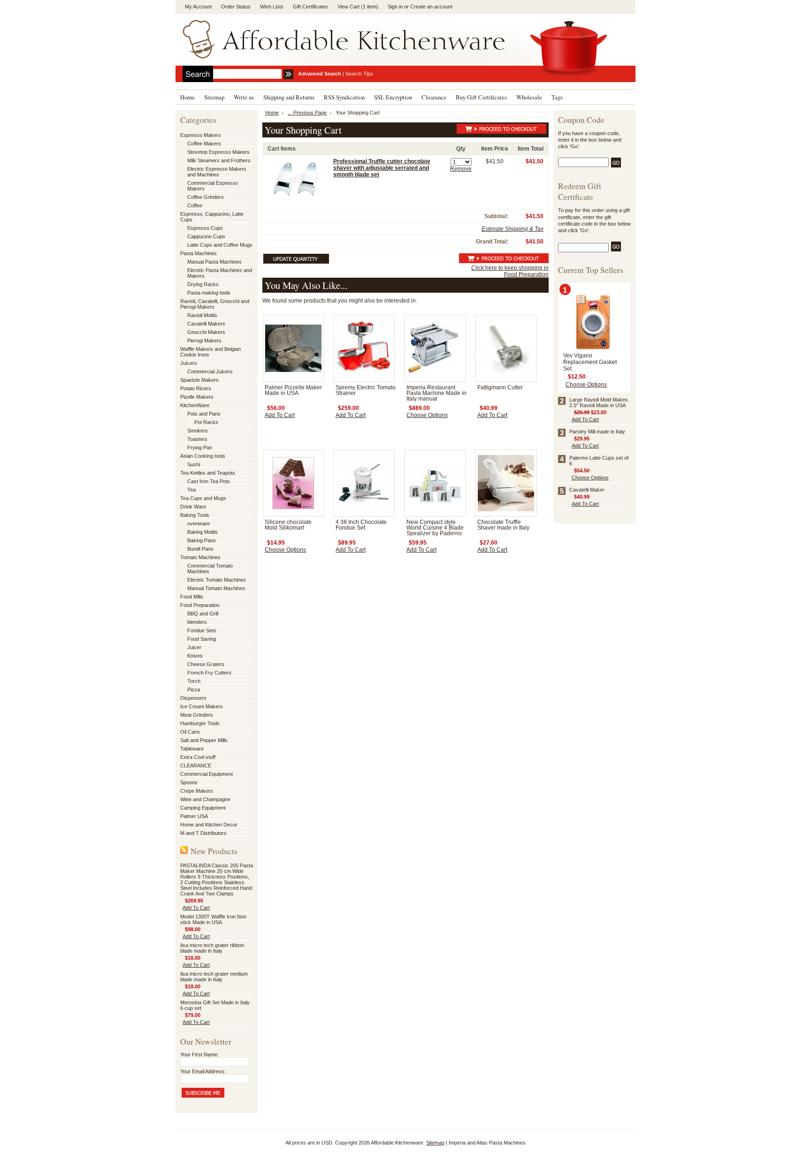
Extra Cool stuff (197, 757)
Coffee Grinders (205, 197)
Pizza (193, 689)
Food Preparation (200, 605)
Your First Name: (199, 1054)
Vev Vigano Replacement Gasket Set (590, 362)
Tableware (192, 748)
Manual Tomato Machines (216, 588)
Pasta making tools (208, 293)
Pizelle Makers (197, 397)
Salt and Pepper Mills (204, 740)
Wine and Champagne (205, 799)
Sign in (395, 6)
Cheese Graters (205, 664)
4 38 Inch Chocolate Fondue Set (361, 525)
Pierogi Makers (204, 340)
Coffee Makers (204, 143)
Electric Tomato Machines (216, 580)
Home (272, 112)
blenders (197, 622)
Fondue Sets (201, 630)
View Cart (357, 6)
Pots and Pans (204, 414)
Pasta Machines (198, 253)
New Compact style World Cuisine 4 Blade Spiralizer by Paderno (435, 527)
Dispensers (193, 698)
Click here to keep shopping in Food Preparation (510, 271)
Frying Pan (199, 447)
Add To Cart (196, 907)
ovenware (198, 523)
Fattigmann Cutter (500, 387)
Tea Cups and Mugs (203, 498)
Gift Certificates (310, 6)
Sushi (193, 464)
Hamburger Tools (200, 723)
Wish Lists (271, 6)
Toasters (197, 439)
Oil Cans (190, 732)
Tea (191, 490)
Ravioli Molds (202, 315)
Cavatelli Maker (586, 490)
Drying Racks (203, 284)
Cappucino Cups (206, 236)
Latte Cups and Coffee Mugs (219, 245)
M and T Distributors (203, 833)
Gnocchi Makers (206, 332)
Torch (193, 681)
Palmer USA (194, 816)
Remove (461, 169)
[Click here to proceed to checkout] (501, 130)
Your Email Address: (203, 1071)
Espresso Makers (200, 135)
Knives (195, 656)
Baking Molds (202, 532)
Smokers (197, 430)
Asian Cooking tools (202, 456)
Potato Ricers (195, 388)
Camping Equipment (203, 808)
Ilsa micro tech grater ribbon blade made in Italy (212, 948)
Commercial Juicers (210, 371)
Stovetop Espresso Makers (218, 152)
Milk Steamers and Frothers (219, 160)
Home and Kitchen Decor (208, 824)
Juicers (188, 363)
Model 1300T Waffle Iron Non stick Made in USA (213, 919)
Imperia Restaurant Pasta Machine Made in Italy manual (436, 393)
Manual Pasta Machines (214, 262)
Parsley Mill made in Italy (597, 431)
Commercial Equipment (206, 774)
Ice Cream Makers (201, 706)
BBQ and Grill (202, 613)
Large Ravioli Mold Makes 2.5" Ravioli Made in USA (598, 402)
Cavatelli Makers (206, 323)
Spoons (189, 782)
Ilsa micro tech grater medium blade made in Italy (214, 976)
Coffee (194, 205)
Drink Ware (193, 506)
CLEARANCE (195, 765)
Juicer (194, 647)
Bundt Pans (200, 549)
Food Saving (201, 639)
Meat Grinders (196, 715)
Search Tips (359, 73)
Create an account (431, 6)
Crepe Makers (196, 791)
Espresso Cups (205, 228)
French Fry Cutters (209, 672)
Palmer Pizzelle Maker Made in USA (293, 390)
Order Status (236, 6)
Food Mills (191, 596)
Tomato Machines (200, 557)
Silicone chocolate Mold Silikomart (288, 525)
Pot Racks (206, 422)
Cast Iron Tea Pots (208, 481)
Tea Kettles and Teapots (207, 473)
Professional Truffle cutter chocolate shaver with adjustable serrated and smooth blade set (381, 168)
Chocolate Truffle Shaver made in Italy (503, 525)
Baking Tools (194, 515)
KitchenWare (194, 405)
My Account (198, 6)
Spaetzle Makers (199, 380)
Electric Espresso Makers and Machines (216, 171)
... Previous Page (307, 112)
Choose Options (427, 415)
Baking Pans (201, 540)
